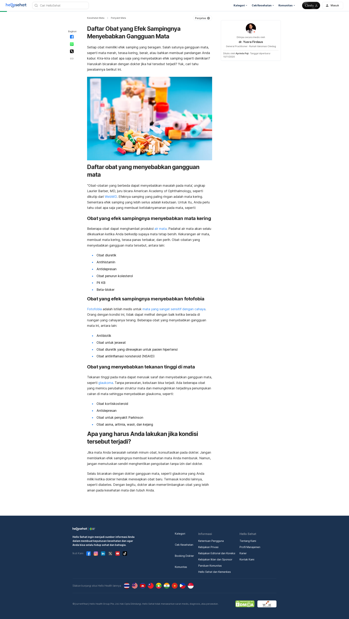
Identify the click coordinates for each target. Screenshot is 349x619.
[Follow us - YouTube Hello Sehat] (117, 553)
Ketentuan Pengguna (211, 540)
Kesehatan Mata (95, 18)
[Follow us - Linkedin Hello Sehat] (103, 553)
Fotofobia (94, 309)
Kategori (180, 533)
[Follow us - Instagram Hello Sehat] (96, 553)
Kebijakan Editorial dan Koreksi (216, 553)
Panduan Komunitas (210, 565)
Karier (243, 553)
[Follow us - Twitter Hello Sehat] (110, 553)
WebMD (111, 197)
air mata (161, 229)
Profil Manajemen (250, 547)
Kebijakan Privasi (208, 547)
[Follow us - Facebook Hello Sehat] (88, 553)
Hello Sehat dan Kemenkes (214, 571)
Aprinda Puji (242, 53)
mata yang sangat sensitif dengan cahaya (174, 309)
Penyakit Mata (118, 18)
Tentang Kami (248, 540)
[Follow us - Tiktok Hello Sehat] (125, 553)
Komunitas (181, 566)
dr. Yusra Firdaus (251, 42)
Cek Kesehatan (184, 544)
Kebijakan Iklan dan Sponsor (215, 559)
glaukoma (105, 383)
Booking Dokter (184, 555)
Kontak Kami (247, 559)
